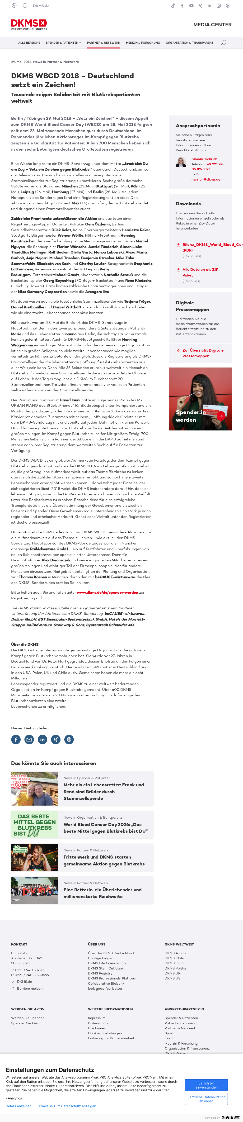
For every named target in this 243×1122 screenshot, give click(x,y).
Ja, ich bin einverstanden (207, 1085)
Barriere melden (29, 989)
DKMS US (172, 978)
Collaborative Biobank (106, 984)
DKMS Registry (100, 973)
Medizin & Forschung (181, 1043)
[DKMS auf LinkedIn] (210, 6)
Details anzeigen (18, 1106)
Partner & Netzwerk (180, 1028)
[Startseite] (29, 24)
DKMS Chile (174, 958)
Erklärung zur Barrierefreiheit (111, 1038)
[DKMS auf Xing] (201, 6)
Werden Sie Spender (27, 1018)
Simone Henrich (204, 159)
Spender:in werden (200, 399)
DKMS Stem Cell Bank (106, 968)
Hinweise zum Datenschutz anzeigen (67, 1106)
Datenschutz (98, 1023)
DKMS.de (41, 6)
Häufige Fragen (100, 958)
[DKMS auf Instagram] (219, 6)
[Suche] (224, 43)
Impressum (97, 1018)
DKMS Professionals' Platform (112, 978)
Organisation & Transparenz (187, 1048)
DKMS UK (173, 973)
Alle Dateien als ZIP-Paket (201, 275)
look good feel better (105, 989)
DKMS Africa (175, 953)
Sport (169, 1033)
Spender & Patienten (181, 1018)
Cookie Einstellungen (105, 1033)
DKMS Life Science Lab (107, 963)
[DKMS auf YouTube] (192, 6)
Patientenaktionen (180, 1023)
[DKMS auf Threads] (228, 6)
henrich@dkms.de (206, 179)
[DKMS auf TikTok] (173, 6)
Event (169, 1038)
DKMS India (174, 963)
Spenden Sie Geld (25, 1023)
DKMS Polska (175, 968)
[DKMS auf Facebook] (182, 6)
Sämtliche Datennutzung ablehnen (206, 1099)
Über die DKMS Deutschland (111, 953)
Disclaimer (96, 1028)
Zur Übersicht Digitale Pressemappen (203, 353)
